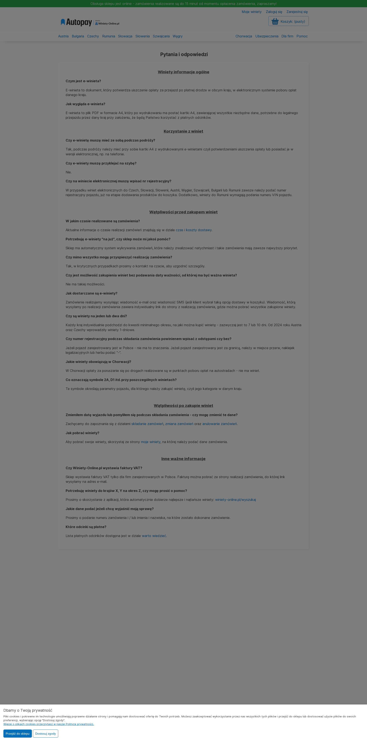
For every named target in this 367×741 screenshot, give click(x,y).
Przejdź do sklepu (18, 733)
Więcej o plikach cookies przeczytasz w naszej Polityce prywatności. (48, 724)
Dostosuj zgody (45, 733)
